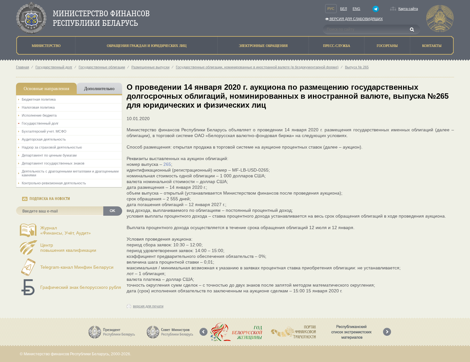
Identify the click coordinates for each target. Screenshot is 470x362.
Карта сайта (408, 9)
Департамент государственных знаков (53, 163)
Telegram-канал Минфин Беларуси (77, 267)
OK (112, 211)
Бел (343, 9)
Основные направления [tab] (46, 88)
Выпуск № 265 (357, 67)
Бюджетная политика (39, 99)
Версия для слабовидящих (356, 19)
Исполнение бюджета (39, 115)
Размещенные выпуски (150, 67)
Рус (330, 9)
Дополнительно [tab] (99, 88)
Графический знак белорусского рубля (80, 287)
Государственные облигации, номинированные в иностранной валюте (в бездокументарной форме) (257, 67)
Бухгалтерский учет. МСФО (44, 131)
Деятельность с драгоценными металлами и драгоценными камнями (70, 173)
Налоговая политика (38, 107)
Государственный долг (53, 67)
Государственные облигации (102, 67)
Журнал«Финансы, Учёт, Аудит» (65, 230)
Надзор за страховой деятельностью (52, 147)
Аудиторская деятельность (44, 139)
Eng (356, 9)
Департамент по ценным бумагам (49, 155)
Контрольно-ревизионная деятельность (54, 183)
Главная (22, 67)
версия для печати (148, 306)
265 (167, 164)
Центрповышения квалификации (68, 248)
